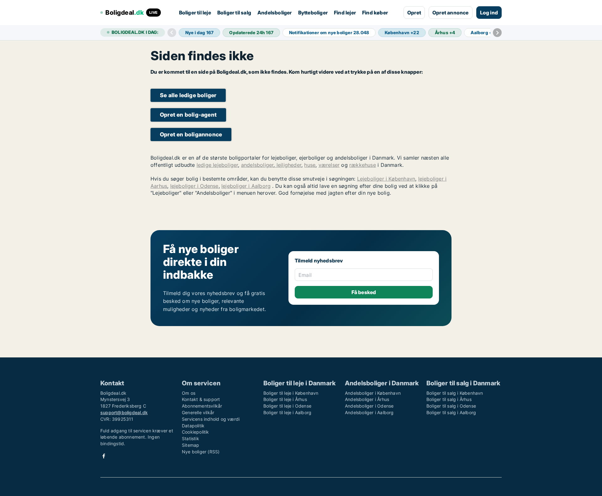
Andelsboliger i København (373, 393)
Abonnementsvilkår (202, 406)
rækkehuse (362, 165)
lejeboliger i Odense (194, 186)
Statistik (190, 438)
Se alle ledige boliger (188, 95)
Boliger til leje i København (291, 393)
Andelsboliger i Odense (369, 406)
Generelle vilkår (198, 412)
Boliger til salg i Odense (451, 406)
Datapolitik (193, 425)
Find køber (375, 12)
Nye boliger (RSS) (200, 451)
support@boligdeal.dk (124, 412)
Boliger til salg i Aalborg (451, 412)
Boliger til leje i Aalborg (287, 412)
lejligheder (288, 165)
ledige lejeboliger (217, 165)
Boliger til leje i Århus (285, 399)
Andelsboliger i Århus (367, 399)
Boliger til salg (234, 12)
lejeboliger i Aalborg (246, 186)
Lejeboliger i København (386, 179)
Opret (414, 12)
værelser (329, 165)
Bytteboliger (313, 12)
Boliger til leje (195, 12)
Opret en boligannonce (191, 134)
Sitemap (190, 445)
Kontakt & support (201, 399)
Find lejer (345, 12)
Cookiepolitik (195, 432)
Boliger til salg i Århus (449, 399)
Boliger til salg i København (454, 393)
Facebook (103, 456)
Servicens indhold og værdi (211, 419)
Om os (188, 393)
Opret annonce (450, 12)
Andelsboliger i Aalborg (369, 412)
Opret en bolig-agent (188, 114)
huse (309, 165)
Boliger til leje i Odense (287, 406)
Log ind (489, 12)
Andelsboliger (274, 12)
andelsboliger (257, 165)
